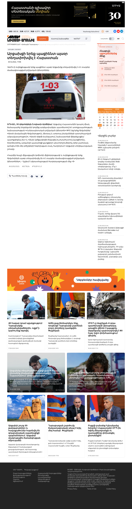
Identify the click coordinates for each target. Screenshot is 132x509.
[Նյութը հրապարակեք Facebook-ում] (32, 176)
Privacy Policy (72, 489)
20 (111, 123)
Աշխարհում (18, 481)
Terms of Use (91, 489)
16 (122, 120)
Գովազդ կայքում (31, 470)
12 (107, 120)
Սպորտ (16, 479)
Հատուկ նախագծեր (60, 39)
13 (111, 120)
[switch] (111, 38)
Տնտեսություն (19, 477)
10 (100, 120)
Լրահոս (42, 39)
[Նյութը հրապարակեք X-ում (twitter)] (42, 176)
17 (100, 123)
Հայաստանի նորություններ (49, 473)
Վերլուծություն (44, 479)
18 (103, 123)
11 (103, 120)
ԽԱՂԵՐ (77, 39)
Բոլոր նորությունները (22, 473)
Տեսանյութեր (43, 475)
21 (115, 123)
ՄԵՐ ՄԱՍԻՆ (18, 470)
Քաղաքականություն (22, 475)
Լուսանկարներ (44, 477)
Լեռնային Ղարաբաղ (14, 49)
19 (107, 123)
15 (118, 120)
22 (118, 123)
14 (115, 120)
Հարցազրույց (43, 481)
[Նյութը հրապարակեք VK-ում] (37, 176)
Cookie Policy (111, 489)
